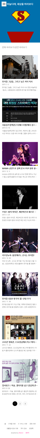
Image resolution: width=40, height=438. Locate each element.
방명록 (31, 428)
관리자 (27, 433)
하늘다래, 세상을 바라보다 (20, 4)
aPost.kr (21, 433)
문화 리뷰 (33, 424)
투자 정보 (24, 428)
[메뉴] (4, 4)
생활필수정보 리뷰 (12, 428)
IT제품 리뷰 (12, 424)
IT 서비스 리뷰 (22, 424)
